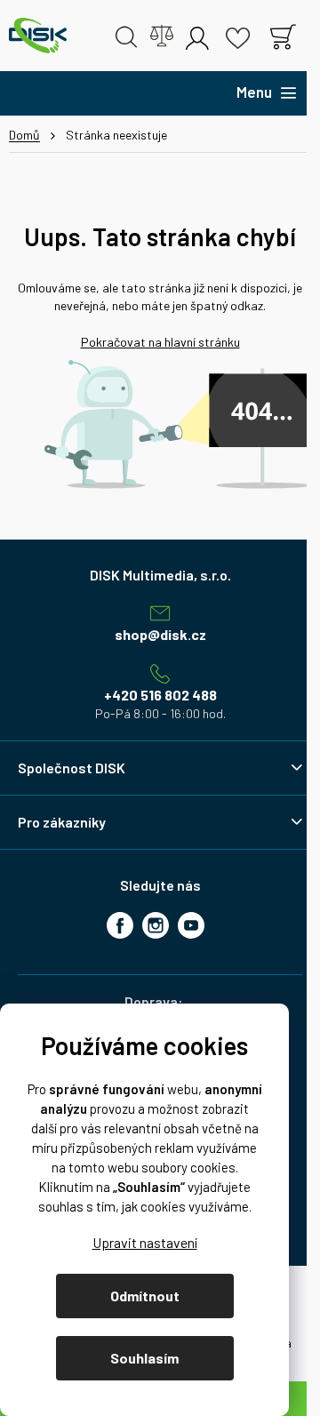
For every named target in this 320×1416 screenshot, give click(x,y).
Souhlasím (144, 1357)
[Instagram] (155, 925)
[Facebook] (120, 925)
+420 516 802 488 (160, 694)
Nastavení (144, 1242)
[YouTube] (191, 925)
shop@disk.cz (160, 634)
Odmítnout (145, 1295)
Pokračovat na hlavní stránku (160, 341)
